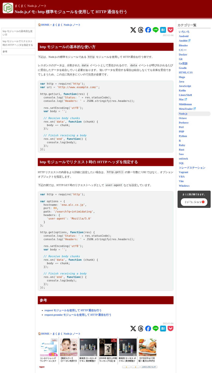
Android (183, 36)
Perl (181, 127)
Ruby (182, 145)
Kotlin (182, 90)
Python (183, 136)
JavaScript (185, 86)
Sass (181, 154)
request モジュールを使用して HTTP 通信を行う (73, 310)
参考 (5, 51)
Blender (183, 45)
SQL (181, 163)
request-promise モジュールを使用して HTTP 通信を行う (78, 314)
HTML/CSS (186, 72)
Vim (181, 181)
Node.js (183, 113)
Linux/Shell (185, 95)
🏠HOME (44, 24)
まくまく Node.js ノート (31, 5)
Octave (183, 118)
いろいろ (184, 31)
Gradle (183, 68)
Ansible (183, 40)
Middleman (185, 104)
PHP (181, 131)
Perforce (183, 122)
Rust (181, 149)
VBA (182, 176)
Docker (183, 54)
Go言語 (183, 63)
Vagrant (183, 172)
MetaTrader (186, 108)
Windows (184, 185)
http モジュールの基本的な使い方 (17, 33)
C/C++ (182, 50)
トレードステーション (192, 167)
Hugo (182, 77)
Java (181, 81)
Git (180, 59)
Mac (181, 99)
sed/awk (183, 158)
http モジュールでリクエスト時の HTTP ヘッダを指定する (18, 43)
